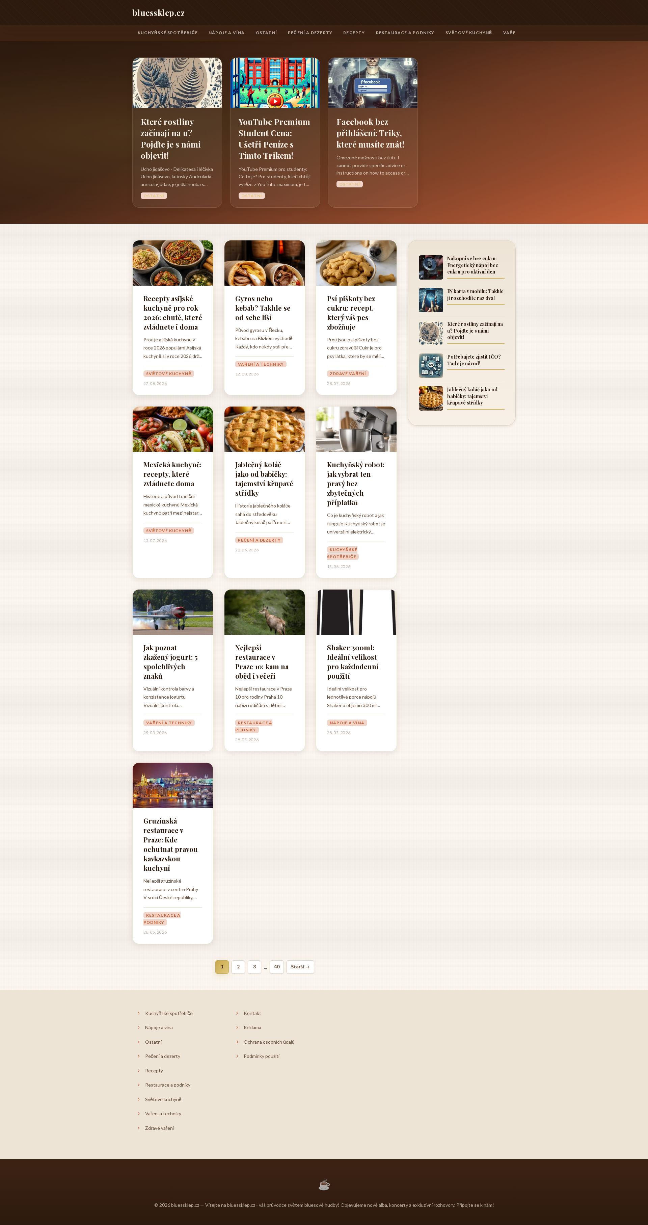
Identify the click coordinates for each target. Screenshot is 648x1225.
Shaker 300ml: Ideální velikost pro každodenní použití (353, 661)
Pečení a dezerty (310, 32)
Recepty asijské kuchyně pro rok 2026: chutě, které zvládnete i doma (172, 312)
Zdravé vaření (348, 373)
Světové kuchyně (469, 32)
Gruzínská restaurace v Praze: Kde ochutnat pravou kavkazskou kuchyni (170, 844)
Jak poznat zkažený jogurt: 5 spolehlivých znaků (170, 661)
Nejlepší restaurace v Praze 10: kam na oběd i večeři (262, 661)
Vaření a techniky (261, 364)
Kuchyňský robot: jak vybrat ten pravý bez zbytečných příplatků (355, 483)
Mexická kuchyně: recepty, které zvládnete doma (172, 474)
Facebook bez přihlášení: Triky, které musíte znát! (370, 133)
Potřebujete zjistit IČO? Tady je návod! (474, 360)
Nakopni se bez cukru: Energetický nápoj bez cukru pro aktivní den (472, 265)
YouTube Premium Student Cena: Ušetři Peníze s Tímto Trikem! (274, 138)
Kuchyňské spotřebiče (168, 32)
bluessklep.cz (158, 12)
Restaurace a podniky (405, 32)
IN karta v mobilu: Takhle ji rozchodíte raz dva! (475, 294)
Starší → (300, 966)
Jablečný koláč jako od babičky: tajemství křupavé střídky (264, 478)
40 (276, 966)
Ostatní (266, 32)
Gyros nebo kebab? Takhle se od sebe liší (263, 308)
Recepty (354, 32)
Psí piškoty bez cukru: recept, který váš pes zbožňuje (351, 312)
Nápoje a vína (227, 32)
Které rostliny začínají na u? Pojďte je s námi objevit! (171, 138)
